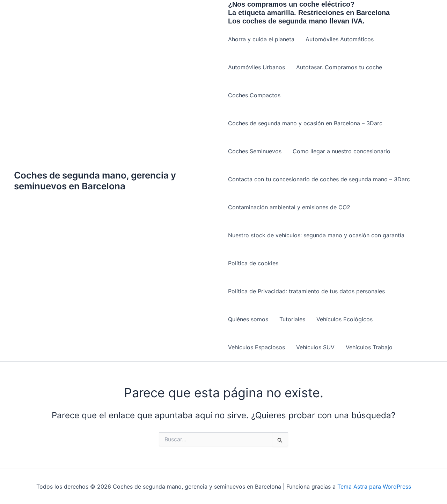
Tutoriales (292, 319)
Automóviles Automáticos (340, 39)
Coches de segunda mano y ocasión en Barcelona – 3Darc (305, 123)
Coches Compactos (254, 95)
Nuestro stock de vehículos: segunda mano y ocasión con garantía (316, 235)
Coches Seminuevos (254, 151)
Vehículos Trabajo (369, 347)
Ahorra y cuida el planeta (261, 39)
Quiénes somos (248, 319)
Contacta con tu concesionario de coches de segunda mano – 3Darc (319, 179)
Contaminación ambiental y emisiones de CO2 (289, 207)
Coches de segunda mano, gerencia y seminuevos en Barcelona (95, 180)
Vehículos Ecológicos (344, 319)
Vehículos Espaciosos (256, 347)
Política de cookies (253, 263)
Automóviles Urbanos (256, 67)
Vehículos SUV (315, 347)
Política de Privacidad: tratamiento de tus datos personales (306, 291)
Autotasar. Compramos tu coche (339, 67)
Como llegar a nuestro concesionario (341, 151)
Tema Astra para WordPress (374, 486)
